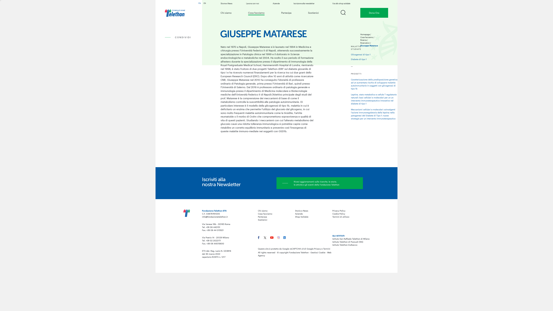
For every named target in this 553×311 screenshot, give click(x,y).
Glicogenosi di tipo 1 (361, 54)
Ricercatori (365, 43)
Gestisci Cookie (317, 252)
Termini (326, 249)
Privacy (317, 249)
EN (205, 3)
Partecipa (286, 12)
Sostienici (313, 12)
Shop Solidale (301, 217)
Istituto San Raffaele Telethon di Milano (351, 239)
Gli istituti (338, 236)
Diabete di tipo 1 (359, 59)
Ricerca (363, 40)
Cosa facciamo (256, 12)
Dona (374, 12)
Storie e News (226, 3)
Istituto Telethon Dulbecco (344, 245)
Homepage (365, 34)
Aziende (276, 3)
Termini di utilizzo (340, 217)
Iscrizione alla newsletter (304, 3)
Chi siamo (226, 12)
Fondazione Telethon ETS (214, 210)
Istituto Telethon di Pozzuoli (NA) (347, 242)
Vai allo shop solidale (341, 3)
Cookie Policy (338, 214)
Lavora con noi (252, 3)
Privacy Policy (338, 210)
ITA (199, 3)
